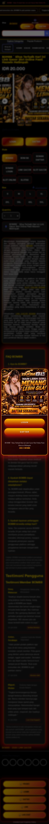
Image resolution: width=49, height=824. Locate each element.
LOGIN (24, 422)
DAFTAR (24, 432)
